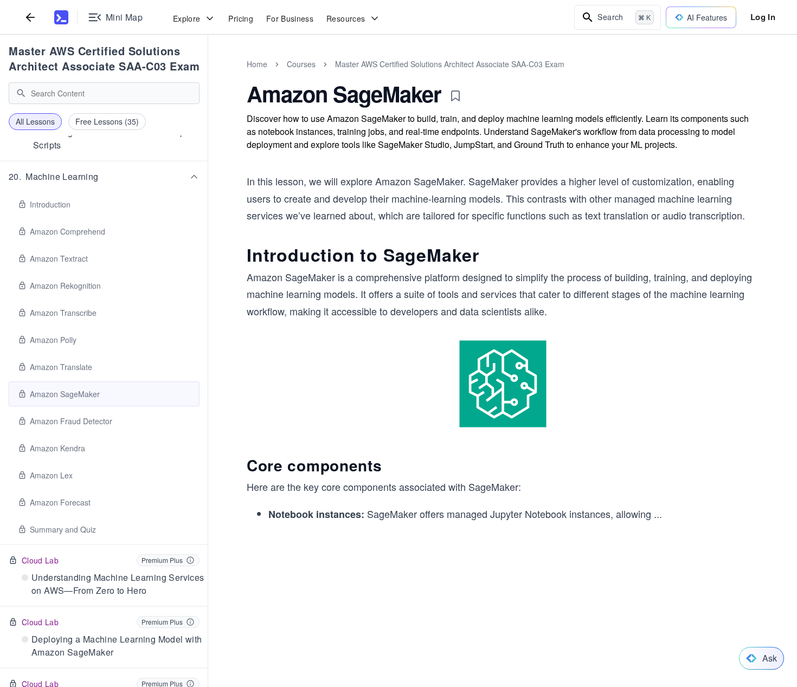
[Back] (30, 17)
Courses (301, 64)
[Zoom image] (503, 383)
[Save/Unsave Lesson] (455, 96)
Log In (762, 17)
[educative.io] (61, 17)
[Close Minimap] (208, 75)
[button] (104, 176)
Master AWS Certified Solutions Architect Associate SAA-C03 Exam (104, 58)
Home (257, 64)
